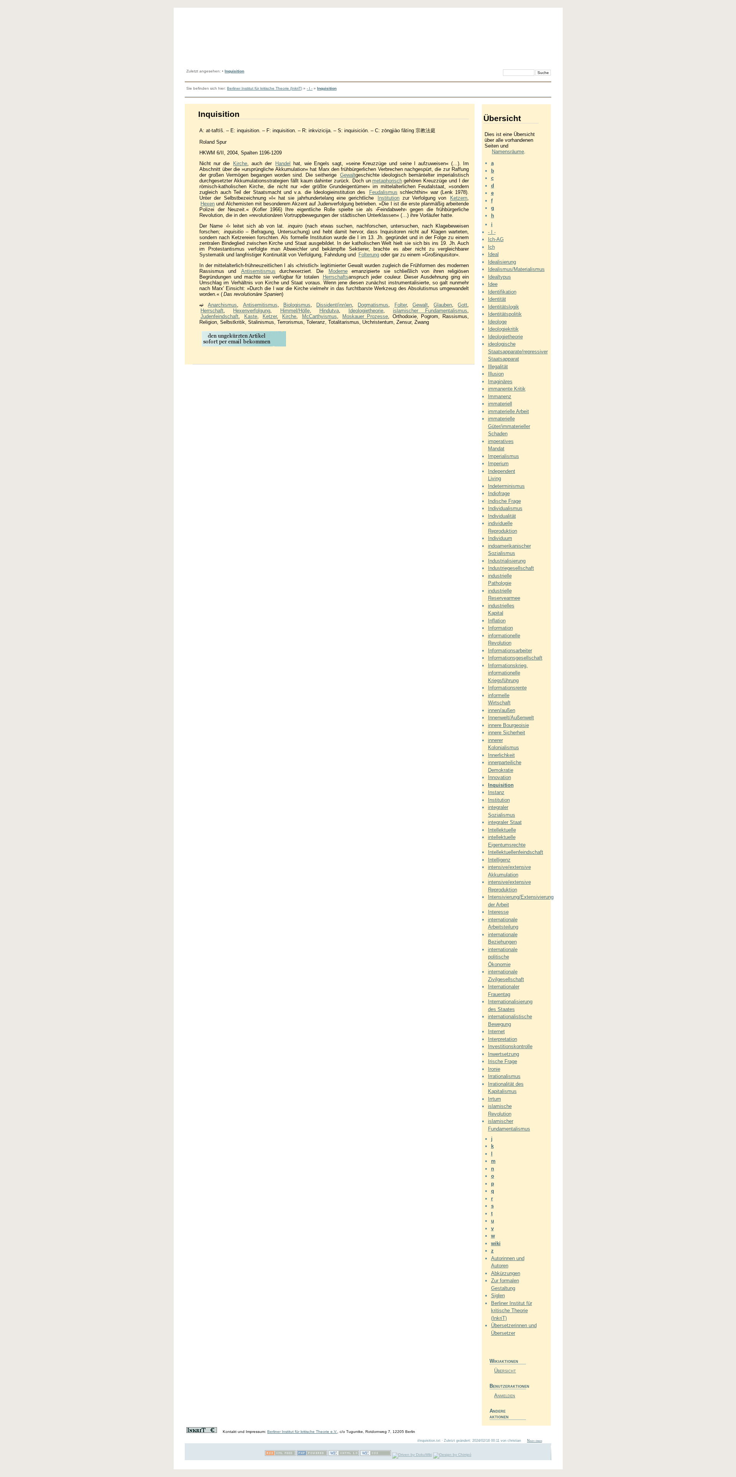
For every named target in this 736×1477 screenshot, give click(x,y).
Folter (400, 305)
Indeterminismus (506, 486)
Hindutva (329, 310)
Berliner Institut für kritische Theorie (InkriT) (264, 88)
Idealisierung (502, 262)
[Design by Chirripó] (452, 1454)
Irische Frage (502, 1061)
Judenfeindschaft (219, 316)
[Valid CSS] (375, 1454)
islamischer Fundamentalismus (430, 310)
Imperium (498, 463)
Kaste (250, 316)
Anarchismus (222, 305)
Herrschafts (335, 277)
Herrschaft (211, 310)
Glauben (443, 305)
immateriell (500, 404)
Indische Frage (504, 501)
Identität (497, 299)
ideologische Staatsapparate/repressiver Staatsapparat (518, 351)
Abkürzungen (505, 1273)
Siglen (498, 1295)
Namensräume (508, 151)
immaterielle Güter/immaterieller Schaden (509, 426)
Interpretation (502, 1039)
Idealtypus (499, 277)
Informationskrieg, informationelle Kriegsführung (508, 673)
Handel (283, 163)
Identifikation (502, 292)
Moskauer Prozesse (365, 316)
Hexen (207, 204)
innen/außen (501, 710)
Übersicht (505, 1371)
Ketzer (270, 316)
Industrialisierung (507, 561)
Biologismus (296, 305)
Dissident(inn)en (334, 305)
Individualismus (505, 508)
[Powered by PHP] (312, 1454)
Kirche (240, 163)
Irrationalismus (504, 1076)
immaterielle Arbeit (508, 411)
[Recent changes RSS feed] (280, 1454)
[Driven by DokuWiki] (412, 1454)
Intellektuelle (502, 830)
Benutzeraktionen (508, 1386)
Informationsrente (507, 688)
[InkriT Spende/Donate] (201, 1431)
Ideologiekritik (503, 329)
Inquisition (234, 71)
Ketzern (458, 198)
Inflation (497, 621)
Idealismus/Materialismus (516, 269)
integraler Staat (505, 822)
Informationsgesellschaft (515, 658)
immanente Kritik (507, 389)
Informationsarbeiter (510, 650)
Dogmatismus (373, 305)
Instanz (496, 792)
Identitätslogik (503, 307)
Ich (491, 247)
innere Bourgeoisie (508, 725)
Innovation (499, 777)
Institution (388, 198)
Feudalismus (383, 192)
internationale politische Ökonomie (503, 957)
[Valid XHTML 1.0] (344, 1454)
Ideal (493, 254)
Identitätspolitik (505, 314)
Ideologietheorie (365, 310)
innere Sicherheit (506, 732)
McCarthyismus (319, 316)
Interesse (498, 912)
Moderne (338, 271)
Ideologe (497, 322)
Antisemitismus (258, 271)
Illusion (496, 374)
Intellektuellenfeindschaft (515, 852)
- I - (309, 88)
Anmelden (504, 1395)
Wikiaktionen (504, 1361)
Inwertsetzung (503, 1054)
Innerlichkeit (501, 755)
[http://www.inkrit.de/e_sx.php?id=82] (243, 346)
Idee (493, 284)
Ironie (494, 1069)
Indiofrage (499, 493)
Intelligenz (499, 860)
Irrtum (494, 1099)
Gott (462, 305)
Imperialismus (503, 456)
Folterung (368, 255)
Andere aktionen (499, 1414)
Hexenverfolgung (251, 310)
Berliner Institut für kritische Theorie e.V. (302, 1431)
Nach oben (534, 1441)
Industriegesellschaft (511, 568)
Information (500, 628)
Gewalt (347, 175)
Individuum (500, 538)
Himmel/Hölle (295, 310)
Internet (496, 1031)
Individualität (502, 516)
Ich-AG (496, 239)
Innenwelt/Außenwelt (511, 717)
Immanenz (499, 396)
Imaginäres (500, 381)
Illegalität (498, 366)
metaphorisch (387, 181)
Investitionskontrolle (510, 1046)
